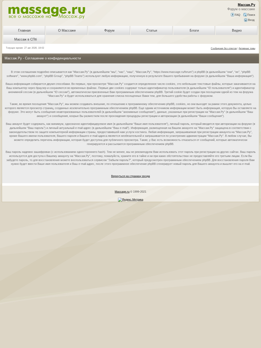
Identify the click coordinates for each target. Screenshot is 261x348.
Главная (24, 30)
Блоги (194, 30)
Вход (250, 19)
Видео (237, 30)
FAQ (237, 14)
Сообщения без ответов (224, 48)
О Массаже (67, 30)
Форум (109, 30)
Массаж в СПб (25, 39)
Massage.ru (122, 191)
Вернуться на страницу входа (130, 176)
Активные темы (247, 48)
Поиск (250, 14)
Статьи (151, 30)
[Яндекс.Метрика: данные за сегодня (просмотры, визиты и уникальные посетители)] (130, 200)
